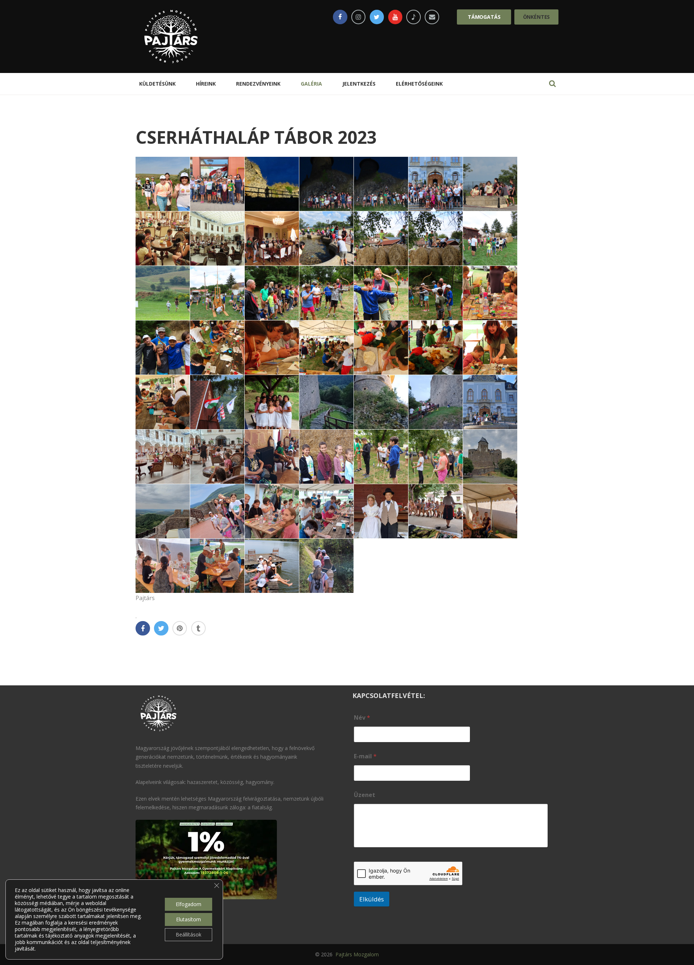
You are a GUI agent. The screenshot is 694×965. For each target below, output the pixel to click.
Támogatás (484, 16)
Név (362, 717)
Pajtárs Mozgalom (356, 954)
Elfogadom (188, 904)
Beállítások (188, 934)
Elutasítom (188, 919)
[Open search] (552, 83)
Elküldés (371, 899)
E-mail (365, 756)
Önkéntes (536, 16)
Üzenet (364, 795)
